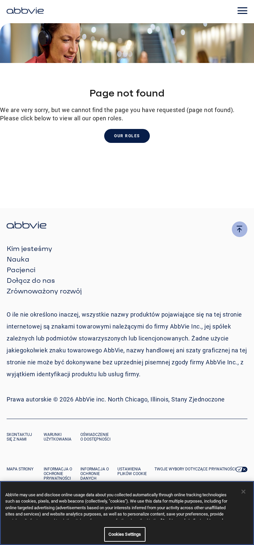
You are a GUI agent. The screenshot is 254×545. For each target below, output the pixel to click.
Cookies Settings (124, 534)
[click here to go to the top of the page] (239, 229)
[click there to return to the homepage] (127, 225)
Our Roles (127, 136)
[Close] (243, 491)
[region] (127, 513)
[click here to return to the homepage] (25, 11)
